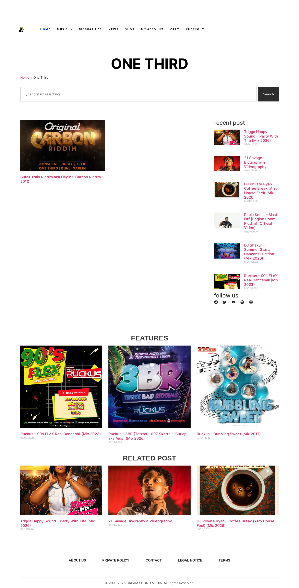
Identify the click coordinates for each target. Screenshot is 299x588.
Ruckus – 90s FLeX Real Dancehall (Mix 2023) (261, 280)
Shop (129, 29)
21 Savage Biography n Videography (255, 162)
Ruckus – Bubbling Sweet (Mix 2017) (229, 434)
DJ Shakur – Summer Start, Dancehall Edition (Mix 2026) (259, 252)
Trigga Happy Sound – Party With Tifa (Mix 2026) (261, 136)
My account (152, 29)
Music (62, 29)
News (113, 29)
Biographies (90, 29)
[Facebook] (216, 302)
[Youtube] (213, 29)
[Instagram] (221, 29)
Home (45, 29)
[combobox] (138, 94)
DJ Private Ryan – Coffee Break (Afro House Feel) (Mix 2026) (261, 190)
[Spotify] (242, 302)
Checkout (195, 29)
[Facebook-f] (228, 29)
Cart (174, 29)
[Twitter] (225, 302)
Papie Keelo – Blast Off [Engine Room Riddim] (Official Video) (260, 221)
